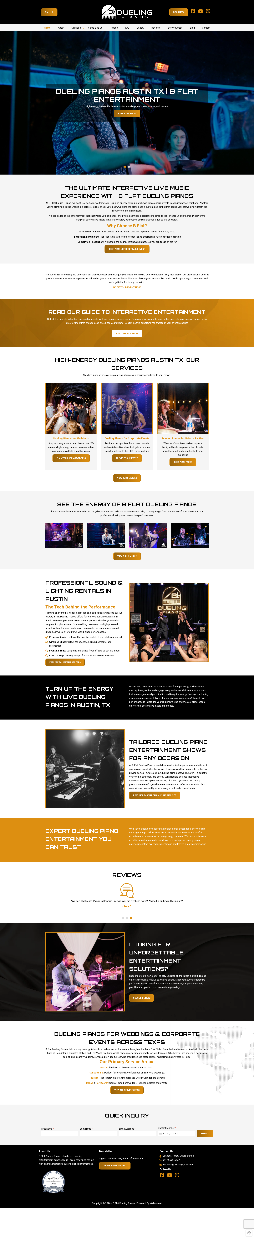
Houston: (94, 1077)
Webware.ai (156, 1203)
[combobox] (161, 1133)
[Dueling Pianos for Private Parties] (183, 408)
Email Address (127, 1128)
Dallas (90, 1083)
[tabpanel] (127, 103)
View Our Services (127, 478)
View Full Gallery (127, 556)
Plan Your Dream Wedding (71, 458)
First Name (47, 1128)
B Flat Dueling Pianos (124, 1203)
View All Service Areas (127, 1090)
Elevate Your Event (127, 458)
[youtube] (201, 12)
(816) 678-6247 (171, 1160)
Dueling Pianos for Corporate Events (127, 438)
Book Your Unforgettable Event (127, 249)
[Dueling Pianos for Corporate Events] (127, 408)
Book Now (178, 12)
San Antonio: (96, 1072)
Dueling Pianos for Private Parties (183, 438)
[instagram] (209, 12)
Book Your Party (182, 462)
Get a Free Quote (127, 113)
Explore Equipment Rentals (65, 662)
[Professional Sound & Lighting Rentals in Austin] (169, 622)
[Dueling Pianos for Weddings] (71, 408)
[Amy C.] (127, 890)
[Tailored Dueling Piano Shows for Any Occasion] (85, 768)
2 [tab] (129, 166)
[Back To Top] (248, 1233)
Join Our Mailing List (115, 1166)
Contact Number (167, 1128)
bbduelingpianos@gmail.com (178, 1164)
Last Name (86, 1128)
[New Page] (53, 1181)
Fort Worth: (102, 1083)
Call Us (49, 12)
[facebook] (194, 12)
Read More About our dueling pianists (154, 795)
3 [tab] (131, 918)
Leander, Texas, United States (178, 1155)
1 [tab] (125, 166)
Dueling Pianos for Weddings (71, 438)
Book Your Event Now (127, 287)
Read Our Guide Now (127, 333)
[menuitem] (47, 27)
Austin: (104, 1067)
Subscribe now (141, 998)
